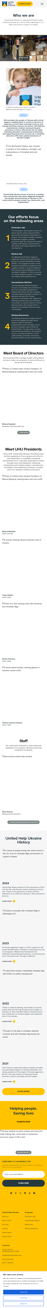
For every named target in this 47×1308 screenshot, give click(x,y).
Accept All (23, 1292)
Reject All (23, 1304)
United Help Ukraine (10, 1212)
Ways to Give (6, 1220)
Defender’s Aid (30, 1217)
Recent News (7, 1232)
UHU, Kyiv (5, 1224)
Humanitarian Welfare (32, 1220)
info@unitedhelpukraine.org (11, 1255)
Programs (29, 1212)
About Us (5, 1217)
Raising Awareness (31, 1228)
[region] (23, 1289)
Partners (5, 1228)
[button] (19, 57)
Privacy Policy (6, 1236)
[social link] (11, 1193)
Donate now (24, 4)
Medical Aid (29, 1224)
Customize (23, 1298)
